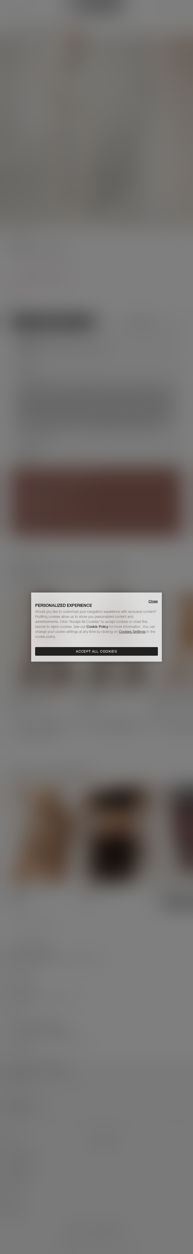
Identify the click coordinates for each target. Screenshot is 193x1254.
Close (153, 601)
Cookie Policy (97, 626)
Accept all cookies (96, 651)
